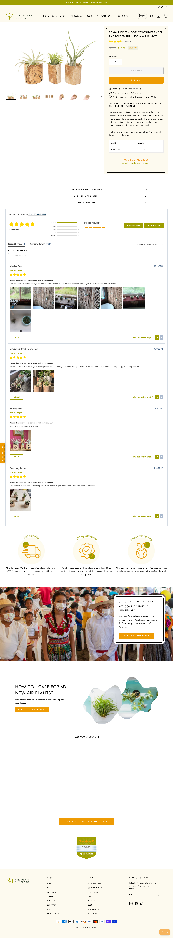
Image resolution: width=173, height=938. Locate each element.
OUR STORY (51, 905)
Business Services (142, 16)
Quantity (114, 56)
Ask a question (87, 202)
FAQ (89, 896)
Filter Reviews (17, 250)
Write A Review (154, 225)
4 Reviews (126, 42)
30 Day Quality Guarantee (86, 189)
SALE (49, 888)
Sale (54, 16)
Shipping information (86, 196)
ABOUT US (92, 900)
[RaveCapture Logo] (37, 214)
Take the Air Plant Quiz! (136, 162)
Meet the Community (136, 635)
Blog (90, 16)
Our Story (123, 16)
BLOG (49, 909)
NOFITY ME (136, 80)
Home (46, 16)
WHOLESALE (52, 900)
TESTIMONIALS (93, 909)
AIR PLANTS (51, 892)
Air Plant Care (105, 16)
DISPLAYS (50, 896)
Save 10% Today (2, 453)
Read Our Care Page (32, 709)
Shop (63, 16)
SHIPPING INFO (94, 892)
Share (17, 337)
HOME (49, 883)
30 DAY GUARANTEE (96, 888)
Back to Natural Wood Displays (88, 821)
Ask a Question (133, 225)
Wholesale (76, 16)
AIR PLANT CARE (53, 913)
